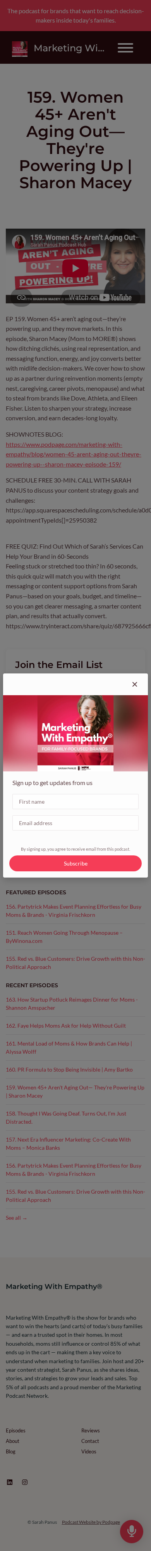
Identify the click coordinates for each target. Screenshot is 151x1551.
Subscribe (76, 863)
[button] (135, 684)
